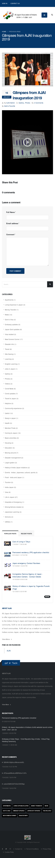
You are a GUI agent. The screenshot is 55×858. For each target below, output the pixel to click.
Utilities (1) (9, 522)
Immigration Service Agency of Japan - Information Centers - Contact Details (27, 575)
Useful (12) (9, 413)
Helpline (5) (9, 403)
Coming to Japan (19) (13, 433)
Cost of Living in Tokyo (21, 541)
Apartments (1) (10, 300)
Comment (10, 234)
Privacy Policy (46, 849)
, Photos (27, 103)
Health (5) (8, 423)
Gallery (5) (9, 374)
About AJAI (7, 608)
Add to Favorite (9, 106)
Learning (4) (9, 359)
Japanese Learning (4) (13, 512)
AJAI (9, 650)
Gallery (21, 103)
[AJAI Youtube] (10, 849)
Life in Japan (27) (11, 497)
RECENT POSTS (26, 534)
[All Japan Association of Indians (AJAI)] (20, 14)
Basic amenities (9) (12, 438)
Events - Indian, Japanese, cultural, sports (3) (21, 472)
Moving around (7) (11, 453)
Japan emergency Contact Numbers (26, 563)
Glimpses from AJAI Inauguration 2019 (29, 95)
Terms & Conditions (32, 849)
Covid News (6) (10, 389)
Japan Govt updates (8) (13, 329)
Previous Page (15, 32)
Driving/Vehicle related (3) (14, 507)
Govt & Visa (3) (10, 319)
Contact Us (15, 3)
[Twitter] (6, 849)
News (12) (8, 315)
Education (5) (10, 448)
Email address (12, 223)
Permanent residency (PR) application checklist (30, 552)
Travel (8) (8, 349)
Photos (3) (8, 379)
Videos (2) (8, 384)
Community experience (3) (14, 408)
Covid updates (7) (11, 393)
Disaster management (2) (14, 458)
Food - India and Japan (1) (14, 477)
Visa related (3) (10, 334)
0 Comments (38, 103)
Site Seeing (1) (10, 354)
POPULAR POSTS (10, 534)
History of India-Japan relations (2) (17, 467)
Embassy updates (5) (12, 324)
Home (4, 32)
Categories (6, 800)
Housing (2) (9, 443)
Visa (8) (8, 492)
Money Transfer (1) (12, 310)
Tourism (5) (9, 482)
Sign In (4, 3)
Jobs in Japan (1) (11, 369)
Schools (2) (9, 517)
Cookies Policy (9, 852)
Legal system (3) (11, 463)
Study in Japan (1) (11, 418)
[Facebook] (2, 849)
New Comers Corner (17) (14, 339)
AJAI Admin (10, 103)
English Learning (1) (12, 364)
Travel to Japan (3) (11, 398)
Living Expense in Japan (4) (15, 305)
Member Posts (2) (11, 428)
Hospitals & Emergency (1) (14, 502)
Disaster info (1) (10, 344)
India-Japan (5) (10, 487)
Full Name (10, 212)
